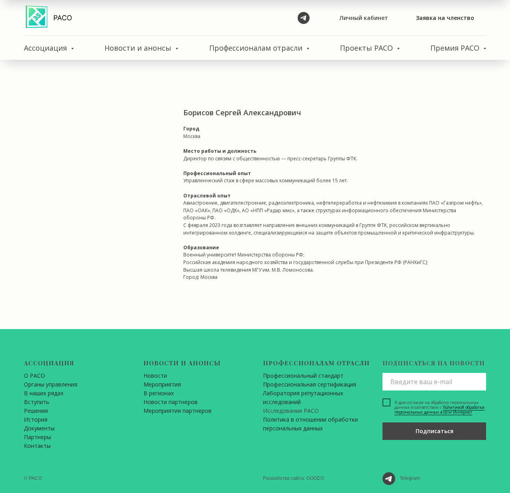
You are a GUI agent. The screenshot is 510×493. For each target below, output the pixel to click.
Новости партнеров (170, 402)
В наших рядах (43, 393)
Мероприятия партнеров (177, 410)
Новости (155, 375)
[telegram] (304, 18)
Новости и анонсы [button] (138, 48)
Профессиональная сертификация (309, 384)
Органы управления (50, 384)
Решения (36, 410)
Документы (39, 428)
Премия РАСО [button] (455, 48)
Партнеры (37, 437)
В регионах (158, 393)
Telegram (410, 478)
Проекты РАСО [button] (367, 48)
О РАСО (34, 375)
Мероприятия (162, 384)
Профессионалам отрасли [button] (256, 48)
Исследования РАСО (291, 410)
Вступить (36, 402)
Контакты (37, 446)
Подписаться (434, 431)
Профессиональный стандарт (303, 375)
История (35, 419)
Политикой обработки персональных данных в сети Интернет (439, 409)
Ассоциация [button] (46, 48)
